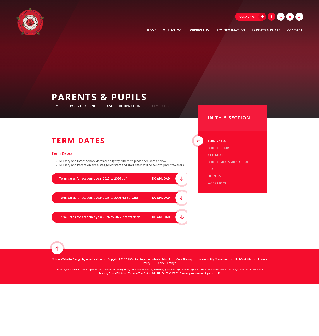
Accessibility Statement (214, 259)
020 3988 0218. (174, 273)
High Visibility (243, 259)
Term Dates (159, 106)
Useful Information (123, 106)
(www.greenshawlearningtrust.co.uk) (201, 273)
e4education (94, 259)
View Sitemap (184, 259)
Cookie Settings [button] (166, 263)
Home (56, 106)
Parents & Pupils (83, 106)
